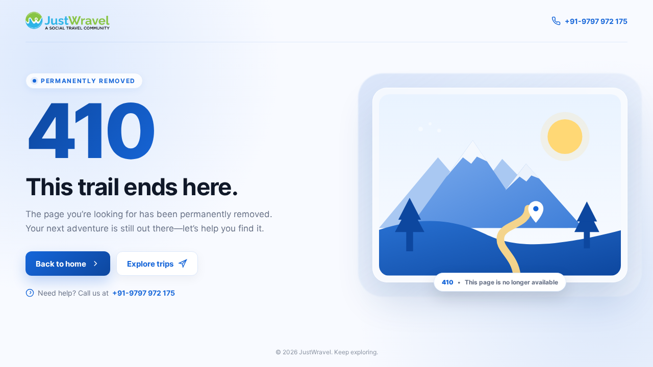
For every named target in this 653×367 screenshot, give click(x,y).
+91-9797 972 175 (143, 293)
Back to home (61, 264)
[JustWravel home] (68, 21)
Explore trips (150, 264)
